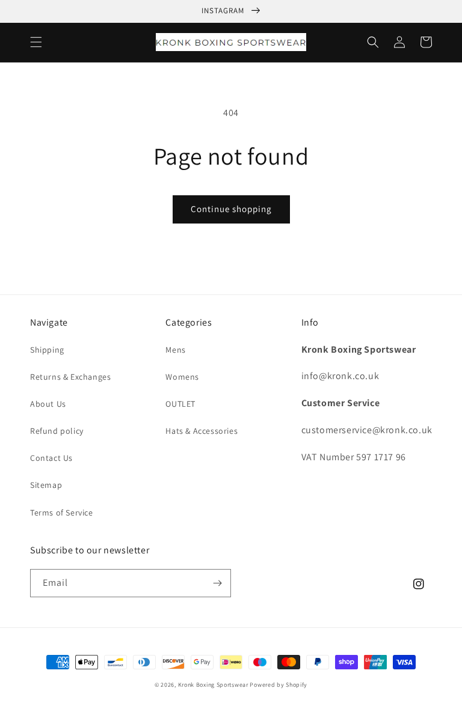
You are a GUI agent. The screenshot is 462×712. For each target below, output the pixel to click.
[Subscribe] (217, 583)
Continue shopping (231, 209)
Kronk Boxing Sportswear (213, 685)
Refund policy (57, 430)
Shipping (47, 349)
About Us (48, 403)
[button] (36, 42)
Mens (175, 349)
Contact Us (51, 457)
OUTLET (180, 403)
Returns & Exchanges (70, 376)
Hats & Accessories (201, 430)
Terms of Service (61, 512)
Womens (182, 376)
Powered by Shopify (278, 685)
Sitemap (46, 484)
